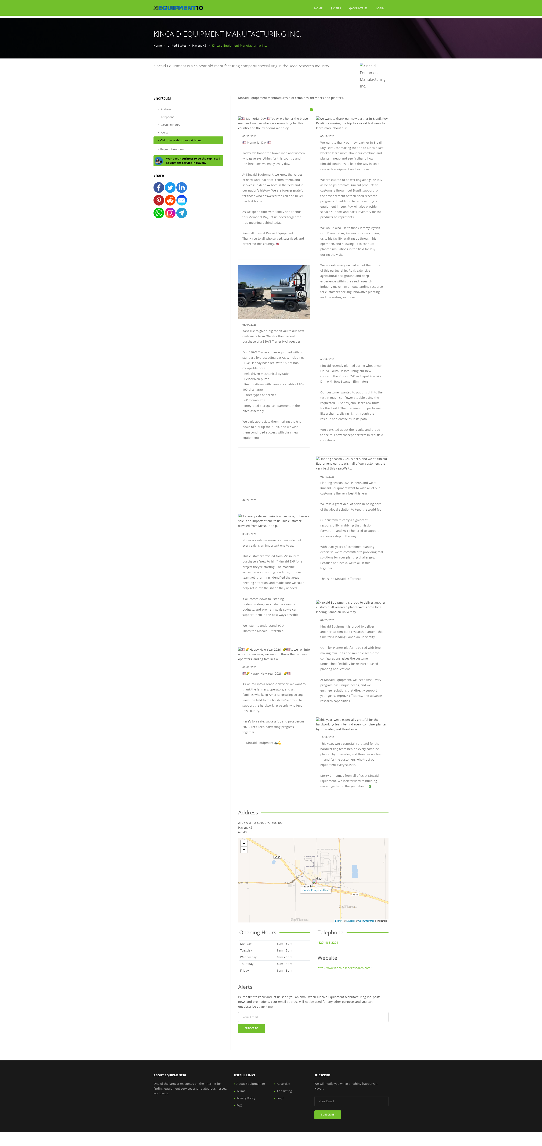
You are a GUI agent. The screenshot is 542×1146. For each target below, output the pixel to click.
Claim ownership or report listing (180, 140)
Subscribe (251, 1028)
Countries (359, 8)
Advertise (283, 1084)
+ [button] (244, 843)
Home (318, 8)
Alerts (164, 132)
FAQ (239, 1105)
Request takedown (172, 149)
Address (165, 109)
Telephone (167, 117)
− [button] (244, 849)
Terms (240, 1091)
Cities (336, 8)
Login (380, 8)
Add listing (284, 1091)
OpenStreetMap (366, 920)
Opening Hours (170, 124)
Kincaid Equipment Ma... (316, 890)
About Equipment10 (250, 1084)
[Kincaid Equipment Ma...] (314, 881)
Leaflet (338, 920)
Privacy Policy (245, 1098)
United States (177, 45)
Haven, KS (199, 45)
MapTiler (350, 920)
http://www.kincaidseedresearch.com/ (345, 968)
